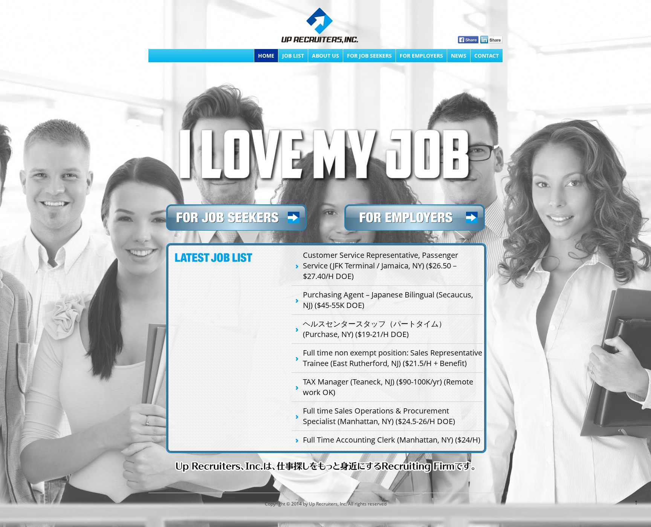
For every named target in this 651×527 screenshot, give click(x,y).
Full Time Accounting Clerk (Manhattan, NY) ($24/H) (391, 440)
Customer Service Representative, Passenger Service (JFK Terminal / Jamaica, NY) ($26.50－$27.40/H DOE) (380, 265)
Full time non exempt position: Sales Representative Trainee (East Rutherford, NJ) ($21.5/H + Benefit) (392, 358)
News (458, 55)
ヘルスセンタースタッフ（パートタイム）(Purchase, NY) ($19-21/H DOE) (374, 329)
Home (266, 55)
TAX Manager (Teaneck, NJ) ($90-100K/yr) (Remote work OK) (388, 387)
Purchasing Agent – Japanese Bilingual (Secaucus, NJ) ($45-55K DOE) (388, 300)
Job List (293, 55)
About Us (325, 55)
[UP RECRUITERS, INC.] (320, 26)
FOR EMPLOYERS (421, 55)
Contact (486, 55)
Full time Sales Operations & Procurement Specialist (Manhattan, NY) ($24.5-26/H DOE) (379, 416)
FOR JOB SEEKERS (369, 55)
